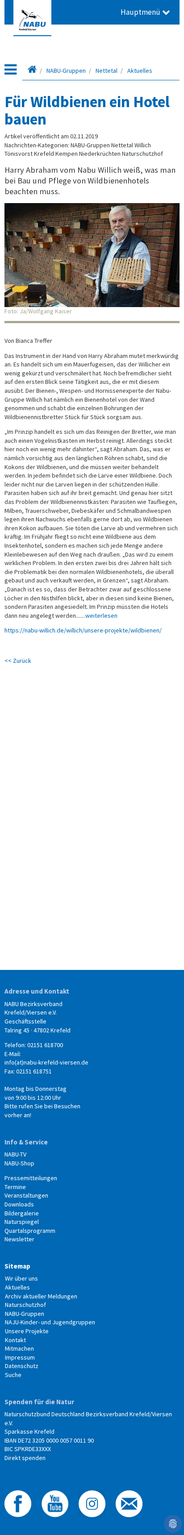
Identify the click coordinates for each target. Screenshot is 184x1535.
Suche (13, 1375)
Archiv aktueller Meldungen (41, 1296)
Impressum (20, 1357)
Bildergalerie (21, 1213)
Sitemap (17, 1266)
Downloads (19, 1204)
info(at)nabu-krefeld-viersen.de (46, 1062)
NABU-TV (15, 1154)
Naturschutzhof (25, 1305)
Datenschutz (21, 1366)
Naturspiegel (21, 1222)
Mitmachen (19, 1348)
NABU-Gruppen (66, 71)
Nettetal (106, 71)
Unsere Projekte (27, 1331)
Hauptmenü (141, 12)
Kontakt (15, 1340)
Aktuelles (139, 71)
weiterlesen (101, 616)
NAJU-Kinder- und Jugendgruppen (50, 1322)
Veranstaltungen (26, 1195)
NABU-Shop (19, 1163)
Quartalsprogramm (29, 1231)
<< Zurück (17, 661)
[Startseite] (32, 71)
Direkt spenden (25, 1458)
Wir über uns (21, 1278)
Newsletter (19, 1239)
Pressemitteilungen (30, 1178)
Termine (15, 1187)
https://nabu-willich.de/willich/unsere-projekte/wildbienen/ (83, 630)
